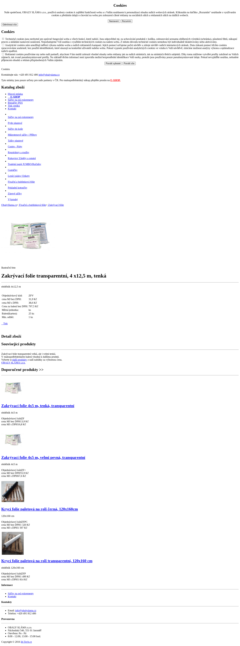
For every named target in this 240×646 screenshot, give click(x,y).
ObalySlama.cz (9, 205)
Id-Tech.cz (26, 641)
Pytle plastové (15, 123)
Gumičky (12, 170)
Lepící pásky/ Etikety (19, 176)
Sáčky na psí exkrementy (21, 117)
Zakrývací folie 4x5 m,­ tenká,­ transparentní (37, 406)
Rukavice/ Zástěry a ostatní (22, 158)
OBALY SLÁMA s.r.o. (13, 362)
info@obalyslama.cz (49, 74)
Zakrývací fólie (56, 205)
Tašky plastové (15, 140)
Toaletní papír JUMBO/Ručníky (24, 164)
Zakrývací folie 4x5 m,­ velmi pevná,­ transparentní (43, 457)
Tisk (4, 323)
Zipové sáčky (15, 193)
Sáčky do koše (15, 129)
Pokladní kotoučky (17, 187)
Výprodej (13, 199)
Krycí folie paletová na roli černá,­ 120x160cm (39, 509)
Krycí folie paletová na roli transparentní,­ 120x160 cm (46, 561)
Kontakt (12, 596)
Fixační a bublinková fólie (21, 181)
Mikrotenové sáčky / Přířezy (22, 134)
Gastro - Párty (15, 146)
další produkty (19, 359)
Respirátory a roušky (18, 152)
